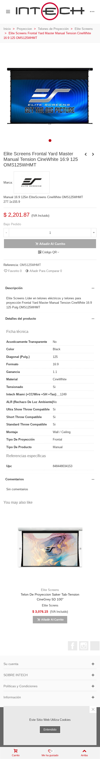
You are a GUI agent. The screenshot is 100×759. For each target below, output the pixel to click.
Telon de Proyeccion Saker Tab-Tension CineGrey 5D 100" (50, 597)
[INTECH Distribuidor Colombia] (50, 11)
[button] (50, 140)
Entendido (50, 729)
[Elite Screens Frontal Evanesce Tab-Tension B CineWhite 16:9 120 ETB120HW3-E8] (93, 154)
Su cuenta (10, 664)
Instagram (83, 645)
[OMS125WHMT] (50, 143)
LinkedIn (95, 645)
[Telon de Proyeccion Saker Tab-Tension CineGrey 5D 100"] (50, 548)
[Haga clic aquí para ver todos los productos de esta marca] (32, 182)
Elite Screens (50, 590)
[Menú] (7, 11)
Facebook (72, 645)
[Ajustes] (92, 11)
